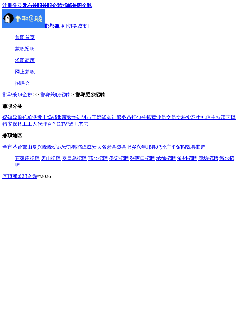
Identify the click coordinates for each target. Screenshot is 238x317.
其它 (84, 124)
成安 (92, 147)
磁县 (121, 147)
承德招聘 (166, 158)
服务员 (124, 117)
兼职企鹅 (52, 5)
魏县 (191, 147)
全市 (7, 147)
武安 (62, 147)
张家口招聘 (142, 158)
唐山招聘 (51, 158)
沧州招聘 (187, 158)
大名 (102, 147)
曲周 (201, 147)
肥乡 (131, 147)
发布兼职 (32, 5)
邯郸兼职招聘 (55, 94)
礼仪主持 (211, 117)
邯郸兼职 (54, 25)
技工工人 (27, 124)
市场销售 (52, 117)
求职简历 (25, 60)
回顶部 (9, 176)
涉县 (112, 147)
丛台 (17, 147)
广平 (171, 147)
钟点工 (89, 117)
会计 (112, 117)
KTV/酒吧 (68, 124)
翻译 (102, 117)
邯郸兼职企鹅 (77, 5)
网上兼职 (25, 71)
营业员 (158, 117)
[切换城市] (77, 25)
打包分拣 (141, 117)
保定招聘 (119, 158)
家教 (67, 117)
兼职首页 (25, 37)
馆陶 (181, 147)
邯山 (27, 147)
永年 (141, 147)
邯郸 (72, 147)
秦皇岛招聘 (74, 158)
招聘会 (22, 83)
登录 (17, 5)
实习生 (193, 117)
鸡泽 (161, 147)
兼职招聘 (25, 48)
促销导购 (12, 117)
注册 (7, 5)
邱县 (151, 147)
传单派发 (32, 117)
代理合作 (47, 124)
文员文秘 (176, 117)
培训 (77, 117)
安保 (12, 124)
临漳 (82, 147)
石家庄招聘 (27, 158)
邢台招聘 (98, 158)
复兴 (37, 147)
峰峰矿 (49, 147)
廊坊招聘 (208, 158)
